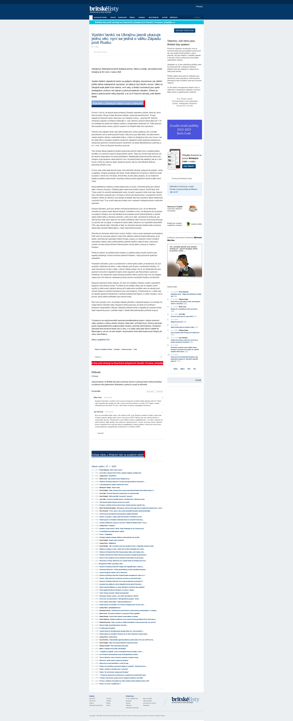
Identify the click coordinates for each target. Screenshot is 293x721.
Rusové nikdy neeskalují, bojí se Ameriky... (113, 625)
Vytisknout (97, 357)
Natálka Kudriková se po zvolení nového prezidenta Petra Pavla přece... (133, 619)
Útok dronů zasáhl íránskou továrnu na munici (114, 502)
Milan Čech (98, 397)
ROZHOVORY (122, 17)
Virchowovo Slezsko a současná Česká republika (124, 613)
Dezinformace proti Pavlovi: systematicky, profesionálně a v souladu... (134, 610)
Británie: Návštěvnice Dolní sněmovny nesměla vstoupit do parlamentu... (123, 555)
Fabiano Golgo (183, 299)
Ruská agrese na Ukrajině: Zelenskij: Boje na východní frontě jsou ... (122, 520)
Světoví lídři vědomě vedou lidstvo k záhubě (123, 616)
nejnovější (150, 391)
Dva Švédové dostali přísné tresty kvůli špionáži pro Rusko (119, 654)
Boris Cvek (103, 479)
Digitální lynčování (178, 322)
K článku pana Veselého (107, 628)
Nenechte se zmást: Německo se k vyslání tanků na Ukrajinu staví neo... (123, 561)
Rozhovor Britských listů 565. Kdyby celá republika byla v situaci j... (122, 567)
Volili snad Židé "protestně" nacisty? (120, 496)
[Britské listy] (118, 104)
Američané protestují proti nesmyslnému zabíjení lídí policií (119, 514)
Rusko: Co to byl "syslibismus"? (110, 684)
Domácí (108, 698)
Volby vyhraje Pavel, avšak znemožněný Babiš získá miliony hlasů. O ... (132, 490)
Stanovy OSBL (147, 698)
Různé (108, 705)
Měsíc (183, 369)
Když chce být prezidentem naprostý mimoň (123, 643)
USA (135, 349)
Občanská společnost (96, 705)
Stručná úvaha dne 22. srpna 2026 (184, 316)
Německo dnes (127, 349)
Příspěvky (174, 17)
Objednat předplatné (185, 30)
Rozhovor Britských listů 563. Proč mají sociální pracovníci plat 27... (122, 581)
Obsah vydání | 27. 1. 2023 (104, 466)
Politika (108, 701)
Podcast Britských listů (181, 178)
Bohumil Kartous (105, 610)
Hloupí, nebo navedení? (116, 540)
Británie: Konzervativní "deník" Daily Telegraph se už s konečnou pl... (122, 528)
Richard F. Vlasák (105, 487)
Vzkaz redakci (147, 701)
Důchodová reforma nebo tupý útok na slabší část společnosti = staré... (140, 508)
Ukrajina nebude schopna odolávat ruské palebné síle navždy (119, 537)
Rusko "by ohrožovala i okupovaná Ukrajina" (114, 672)
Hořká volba (116, 487)
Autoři (164, 17)
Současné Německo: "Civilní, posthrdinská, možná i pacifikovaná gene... (123, 569)
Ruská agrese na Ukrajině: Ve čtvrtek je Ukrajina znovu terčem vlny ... (122, 605)
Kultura (91, 703)
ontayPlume (112, 476)
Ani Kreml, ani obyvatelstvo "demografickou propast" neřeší (119, 599)
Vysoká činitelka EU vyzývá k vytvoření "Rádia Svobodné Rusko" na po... (123, 523)
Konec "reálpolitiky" (106, 534)
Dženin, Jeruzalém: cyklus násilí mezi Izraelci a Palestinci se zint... (121, 517)
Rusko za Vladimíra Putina (103, 349)
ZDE (108, 339)
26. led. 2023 (108, 397)
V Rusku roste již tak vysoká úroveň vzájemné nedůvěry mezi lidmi (121, 678)
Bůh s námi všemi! (116, 470)
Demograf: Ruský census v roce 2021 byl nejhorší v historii (119, 596)
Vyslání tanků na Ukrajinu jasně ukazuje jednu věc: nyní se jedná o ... (122, 631)
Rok (189, 369)
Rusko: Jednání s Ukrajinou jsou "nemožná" (114, 669)
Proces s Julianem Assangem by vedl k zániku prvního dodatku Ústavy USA (124, 681)
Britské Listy (186, 700)
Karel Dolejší (104, 490)
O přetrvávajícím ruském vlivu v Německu (113, 572)
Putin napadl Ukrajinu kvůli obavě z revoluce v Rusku (117, 590)
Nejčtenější (172, 286)
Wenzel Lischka (105, 646)
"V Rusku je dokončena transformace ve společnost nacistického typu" (123, 675)
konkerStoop (113, 637)
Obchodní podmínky (132, 708)
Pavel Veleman (104, 470)
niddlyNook (112, 543)
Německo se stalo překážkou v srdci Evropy (114, 663)
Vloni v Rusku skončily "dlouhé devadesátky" (114, 593)
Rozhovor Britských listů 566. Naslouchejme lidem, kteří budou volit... (122, 552)
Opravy (128, 703)
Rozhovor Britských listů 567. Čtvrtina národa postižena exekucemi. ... (122, 482)
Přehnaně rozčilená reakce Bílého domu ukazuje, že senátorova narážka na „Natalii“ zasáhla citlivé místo (185, 349)
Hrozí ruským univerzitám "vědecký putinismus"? (116, 602)
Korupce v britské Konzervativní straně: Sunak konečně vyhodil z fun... (123, 505)
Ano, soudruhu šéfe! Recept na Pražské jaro (185, 333)
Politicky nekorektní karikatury (184, 239)
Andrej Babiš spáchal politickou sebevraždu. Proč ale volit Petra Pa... (131, 640)
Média (108, 703)
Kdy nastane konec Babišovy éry (118, 479)
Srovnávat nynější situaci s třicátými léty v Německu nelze (126, 499)
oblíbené (160, 391)
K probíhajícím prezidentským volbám (112, 531)
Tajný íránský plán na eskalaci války (184, 327)
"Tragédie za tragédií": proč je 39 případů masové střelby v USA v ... (122, 651)
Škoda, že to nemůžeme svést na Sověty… (184, 310)
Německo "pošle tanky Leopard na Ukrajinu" (114, 660)
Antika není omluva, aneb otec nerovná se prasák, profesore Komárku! (184, 341)
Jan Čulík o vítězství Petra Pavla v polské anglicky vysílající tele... (121, 473)
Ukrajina (117, 349)
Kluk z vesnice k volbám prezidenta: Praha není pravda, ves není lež (133, 622)
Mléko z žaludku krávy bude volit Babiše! (113, 649)
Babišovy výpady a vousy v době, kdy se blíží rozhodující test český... (122, 549)
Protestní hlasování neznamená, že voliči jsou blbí (123, 493)
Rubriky (142, 17)
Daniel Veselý (104, 616)
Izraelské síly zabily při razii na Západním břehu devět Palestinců (120, 584)
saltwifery (112, 525)
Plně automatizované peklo (119, 646)
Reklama (129, 705)
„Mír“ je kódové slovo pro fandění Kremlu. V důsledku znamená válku (131, 546)
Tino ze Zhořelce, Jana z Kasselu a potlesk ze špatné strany (119, 657)
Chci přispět (189, 166)
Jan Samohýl (98, 412)
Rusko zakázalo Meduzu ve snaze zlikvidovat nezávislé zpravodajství (122, 587)
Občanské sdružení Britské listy (111, 715)
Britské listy (105, 9)
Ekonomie (92, 701)
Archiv (113, 17)
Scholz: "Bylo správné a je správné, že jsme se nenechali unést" (120, 578)
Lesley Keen (104, 476)
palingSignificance (115, 608)
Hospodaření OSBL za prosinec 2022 (111, 564)
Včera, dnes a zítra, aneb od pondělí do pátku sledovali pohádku (129, 511)
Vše (194, 369)
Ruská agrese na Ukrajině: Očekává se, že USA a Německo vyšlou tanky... (124, 634)
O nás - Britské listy (132, 698)
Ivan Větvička (104, 640)
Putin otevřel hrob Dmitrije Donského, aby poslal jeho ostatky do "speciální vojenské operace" (184, 359)
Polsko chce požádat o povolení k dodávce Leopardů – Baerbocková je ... (123, 666)
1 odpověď (100, 433)
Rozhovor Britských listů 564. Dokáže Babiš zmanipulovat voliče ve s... (123, 575)
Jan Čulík (103, 493)
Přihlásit (199, 6)
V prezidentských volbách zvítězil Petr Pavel (114, 484)
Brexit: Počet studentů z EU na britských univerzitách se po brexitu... (122, 558)
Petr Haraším (104, 511)
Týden (176, 369)
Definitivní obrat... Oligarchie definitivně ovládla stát (186, 295)
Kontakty (128, 701)
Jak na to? (174, 192)
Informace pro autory (149, 703)
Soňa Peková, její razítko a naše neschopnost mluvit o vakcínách (185, 302)
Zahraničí (92, 698)
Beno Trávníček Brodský (108, 508)
